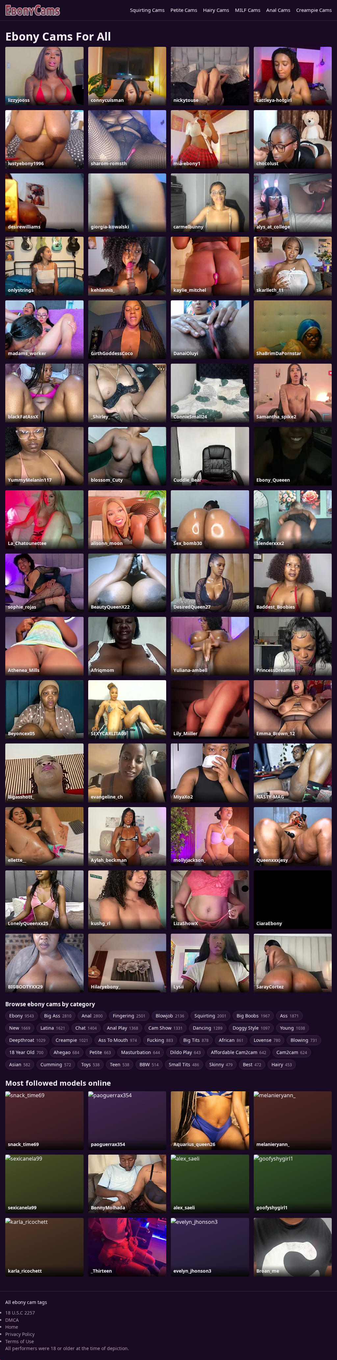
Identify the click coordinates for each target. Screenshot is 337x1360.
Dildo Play (185, 1052)
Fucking (160, 1040)
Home (11, 1327)
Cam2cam (291, 1052)
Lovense (267, 1040)
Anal (92, 1015)
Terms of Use (19, 1341)
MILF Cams (247, 10)
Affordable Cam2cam (238, 1052)
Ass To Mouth (117, 1040)
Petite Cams (183, 10)
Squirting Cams (147, 10)
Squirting (210, 1015)
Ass (289, 1015)
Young (292, 1028)
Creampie (72, 1040)
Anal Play (122, 1028)
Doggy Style (251, 1028)
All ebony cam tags (26, 1302)
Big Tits (196, 1040)
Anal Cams (278, 10)
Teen (119, 1064)
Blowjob (170, 1015)
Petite (100, 1052)
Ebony (21, 1015)
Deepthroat (27, 1040)
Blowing (304, 1040)
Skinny (221, 1064)
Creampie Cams (314, 10)
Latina (52, 1028)
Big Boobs (253, 1015)
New (19, 1028)
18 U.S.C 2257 (20, 1313)
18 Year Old (26, 1052)
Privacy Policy (20, 1334)
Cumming (55, 1064)
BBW (149, 1064)
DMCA (12, 1320)
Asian (19, 1064)
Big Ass (57, 1015)
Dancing (207, 1028)
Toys (90, 1064)
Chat (86, 1028)
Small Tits (184, 1064)
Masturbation (140, 1052)
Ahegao (66, 1052)
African (231, 1040)
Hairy (282, 1064)
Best (252, 1064)
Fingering (129, 1015)
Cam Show (165, 1028)
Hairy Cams (216, 10)
